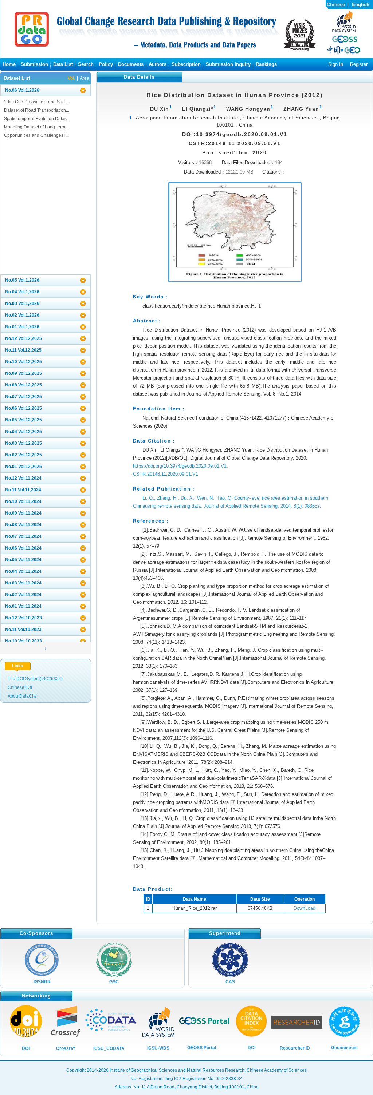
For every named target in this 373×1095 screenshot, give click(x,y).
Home (9, 64)
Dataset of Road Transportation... (36, 110)
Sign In (335, 64)
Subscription (186, 64)
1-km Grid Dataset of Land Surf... (36, 101)
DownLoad (304, 908)
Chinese (336, 4)
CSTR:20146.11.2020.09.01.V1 (165, 474)
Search (86, 64)
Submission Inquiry (228, 64)
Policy (106, 64)
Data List (63, 64)
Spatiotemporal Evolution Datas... (37, 118)
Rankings (266, 64)
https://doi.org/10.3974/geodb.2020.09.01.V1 (180, 466)
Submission (34, 64)
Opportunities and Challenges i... (36, 135)
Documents (131, 64)
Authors (157, 64)
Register (359, 64)
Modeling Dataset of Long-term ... (37, 127)
